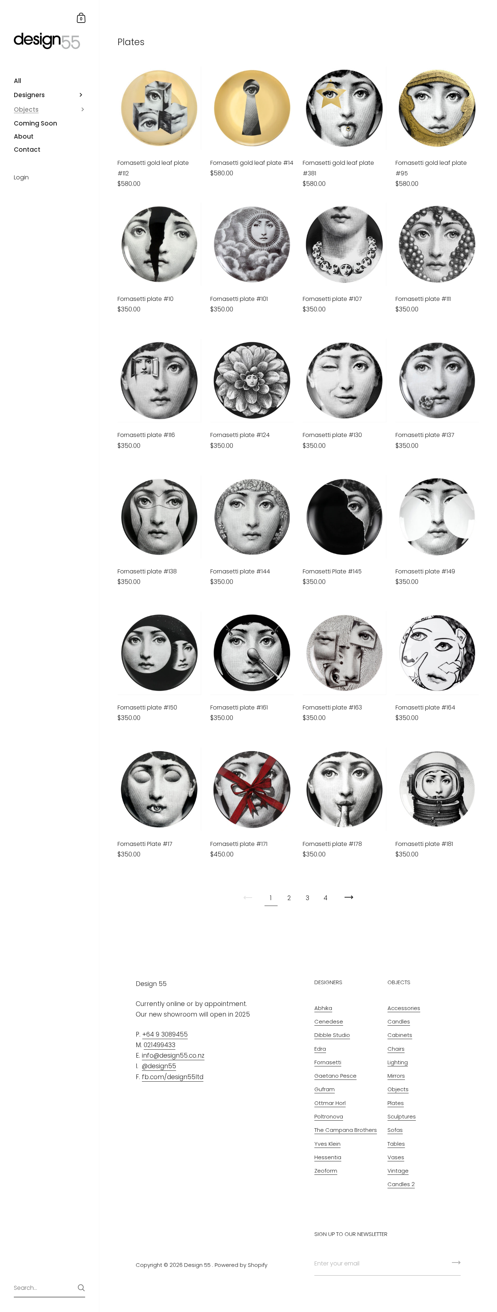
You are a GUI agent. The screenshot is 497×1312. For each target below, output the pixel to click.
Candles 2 (401, 1184)
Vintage (398, 1170)
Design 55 (197, 1265)
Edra (320, 1049)
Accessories (403, 1008)
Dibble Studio (332, 1035)
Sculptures (401, 1116)
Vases (395, 1157)
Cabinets (399, 1035)
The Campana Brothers (345, 1130)
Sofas (395, 1130)
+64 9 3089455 (165, 1034)
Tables (396, 1144)
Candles (398, 1021)
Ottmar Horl (330, 1103)
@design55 (159, 1066)
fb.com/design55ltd (172, 1077)
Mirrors (396, 1076)
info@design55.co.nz (173, 1055)
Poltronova (328, 1116)
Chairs (396, 1049)
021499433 (159, 1045)
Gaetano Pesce (335, 1076)
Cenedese (328, 1021)
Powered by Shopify (241, 1265)
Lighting (397, 1062)
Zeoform (325, 1170)
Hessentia (327, 1157)
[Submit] (81, 1288)
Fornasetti (327, 1062)
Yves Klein (327, 1144)
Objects (398, 1089)
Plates (395, 1103)
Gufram (324, 1089)
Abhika (323, 1008)
